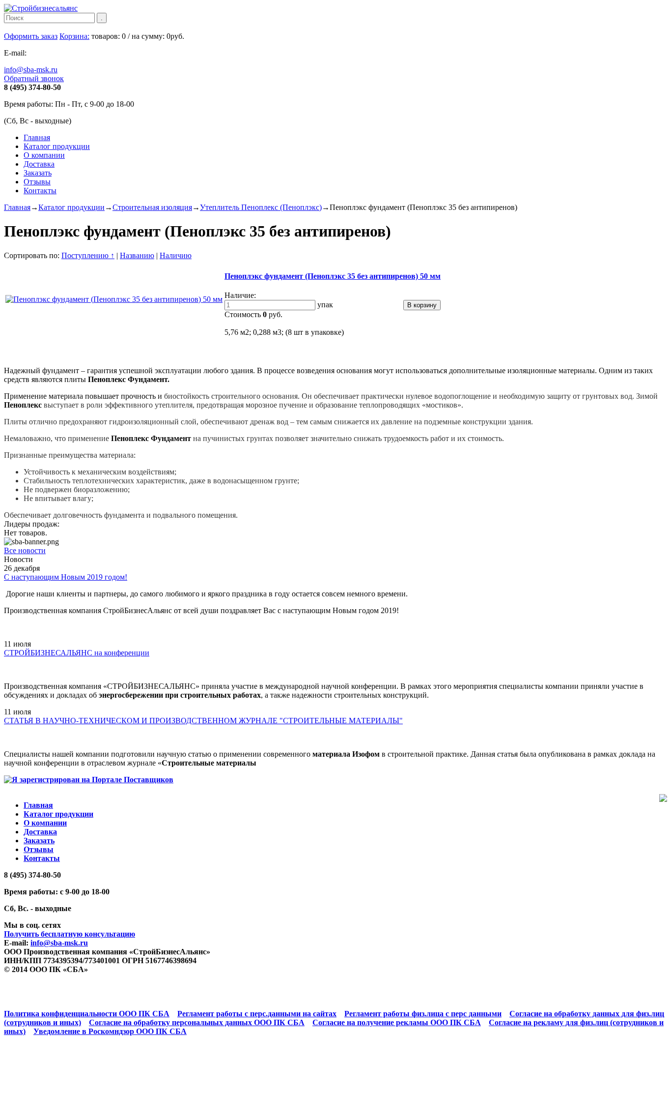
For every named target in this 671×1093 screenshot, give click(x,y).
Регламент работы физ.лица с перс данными (423, 1013)
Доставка (39, 164)
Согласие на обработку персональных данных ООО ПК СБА (197, 1022)
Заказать (38, 173)
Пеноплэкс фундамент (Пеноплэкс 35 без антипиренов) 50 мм (332, 276)
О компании (44, 155)
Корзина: (74, 36)
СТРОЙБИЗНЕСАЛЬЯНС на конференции (76, 653)
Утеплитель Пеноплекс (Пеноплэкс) (261, 207)
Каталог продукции (57, 146)
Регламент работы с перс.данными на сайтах (256, 1013)
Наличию (176, 255)
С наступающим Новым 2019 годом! (65, 577)
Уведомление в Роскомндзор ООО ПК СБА (110, 1031)
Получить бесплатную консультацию (69, 934)
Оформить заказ (30, 36)
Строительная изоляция (152, 207)
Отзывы (37, 181)
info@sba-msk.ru (30, 69)
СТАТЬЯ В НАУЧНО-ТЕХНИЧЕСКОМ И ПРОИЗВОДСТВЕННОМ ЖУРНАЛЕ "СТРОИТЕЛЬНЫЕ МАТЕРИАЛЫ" (203, 720)
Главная (37, 137)
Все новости (25, 550)
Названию (137, 255)
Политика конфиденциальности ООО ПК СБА (86, 1013)
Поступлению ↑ (87, 255)
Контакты (40, 190)
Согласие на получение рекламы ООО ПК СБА (396, 1022)
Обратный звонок (34, 78)
